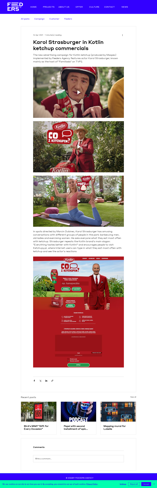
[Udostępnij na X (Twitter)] (40, 381)
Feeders (68, 19)
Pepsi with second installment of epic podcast (75, 427)
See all (133, 397)
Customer (54, 19)
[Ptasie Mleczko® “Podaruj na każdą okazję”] (38, 412)
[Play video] (78, 92)
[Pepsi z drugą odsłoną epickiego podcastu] (78, 412)
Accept (146, 484)
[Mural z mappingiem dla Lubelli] (118, 412)
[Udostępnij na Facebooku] (34, 381)
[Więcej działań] (122, 35)
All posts (25, 19)
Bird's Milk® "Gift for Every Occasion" (36, 427)
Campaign (39, 19)
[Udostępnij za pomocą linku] (52, 381)
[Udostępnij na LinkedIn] (46, 381)
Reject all (134, 484)
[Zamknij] (154, 484)
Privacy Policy (92, 484)
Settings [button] (123, 484)
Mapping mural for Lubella (115, 427)
